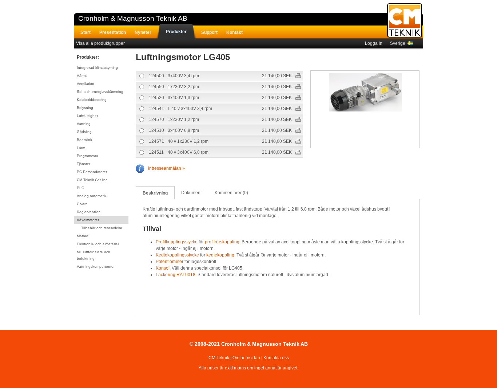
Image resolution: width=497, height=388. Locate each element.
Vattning (84, 124)
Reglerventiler (88, 212)
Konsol (163, 268)
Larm (81, 148)
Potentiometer (169, 261)
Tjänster (83, 164)
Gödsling (84, 132)
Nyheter (143, 32)
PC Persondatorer (92, 172)
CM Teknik (218, 357)
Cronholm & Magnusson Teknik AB (132, 18)
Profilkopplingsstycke (177, 241)
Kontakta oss (276, 357)
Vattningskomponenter (96, 266)
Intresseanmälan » (166, 168)
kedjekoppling (220, 255)
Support (209, 32)
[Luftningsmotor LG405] (365, 93)
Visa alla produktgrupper (100, 43)
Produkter (176, 31)
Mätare (82, 236)
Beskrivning (155, 193)
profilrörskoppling (222, 241)
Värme (82, 76)
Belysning (85, 108)
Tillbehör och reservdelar (101, 228)
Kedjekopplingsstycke (177, 255)
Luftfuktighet (87, 116)
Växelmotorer (88, 220)
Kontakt (234, 32)
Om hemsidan (246, 357)
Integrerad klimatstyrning (97, 68)
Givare (82, 204)
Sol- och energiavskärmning (100, 92)
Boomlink (84, 140)
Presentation (112, 32)
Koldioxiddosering (92, 100)
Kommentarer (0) (231, 192)
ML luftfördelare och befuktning (93, 255)
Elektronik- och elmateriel (98, 244)
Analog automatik (91, 196)
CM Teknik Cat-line (92, 180)
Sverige (398, 43)
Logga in (373, 43)
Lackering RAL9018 (175, 274)
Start (85, 32)
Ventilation (85, 84)
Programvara (87, 156)
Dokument (191, 192)
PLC (80, 188)
